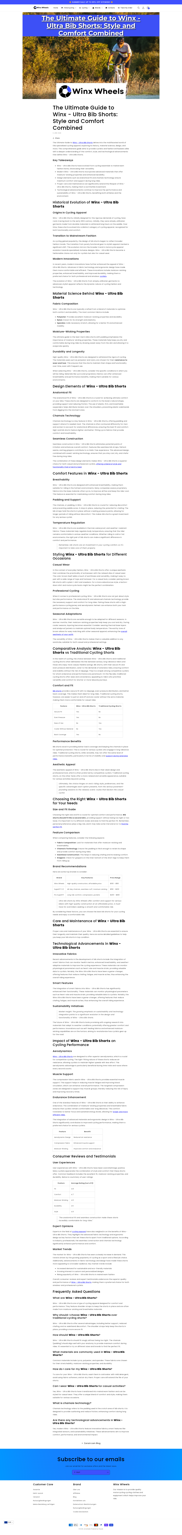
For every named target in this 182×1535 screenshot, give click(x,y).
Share (57, 138)
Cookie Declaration (80, 1512)
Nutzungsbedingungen (42, 1501)
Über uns (76, 1490)
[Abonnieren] (107, 1472)
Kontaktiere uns (79, 1501)
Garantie (36, 1490)
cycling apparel (79, 1231)
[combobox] (8, 1522)
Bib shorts (57, 691)
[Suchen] (138, 7)
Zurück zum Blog (92, 1443)
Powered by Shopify (97, 1529)
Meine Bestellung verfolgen (44, 1504)
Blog (74, 1497)
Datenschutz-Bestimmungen (84, 1504)
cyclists (103, 276)
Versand (36, 1497)
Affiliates (76, 1493)
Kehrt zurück (38, 1493)
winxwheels (87, 1529)
